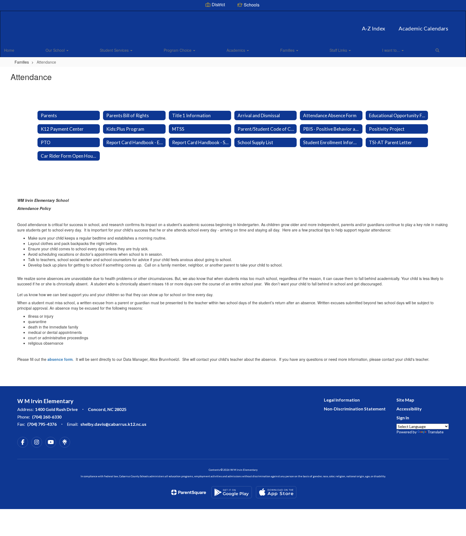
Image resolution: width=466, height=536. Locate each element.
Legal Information (342, 399)
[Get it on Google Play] (231, 492)
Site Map (405, 399)
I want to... (391, 50)
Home (9, 50)
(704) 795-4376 (42, 424)
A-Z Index (373, 28)
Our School (56, 50)
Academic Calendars (423, 28)
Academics (236, 50)
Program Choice (178, 50)
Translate (435, 432)
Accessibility (409, 408)
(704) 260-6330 (46, 416)
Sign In (402, 417)
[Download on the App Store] (276, 492)
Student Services (115, 50)
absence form (60, 359)
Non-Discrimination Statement (355, 408)
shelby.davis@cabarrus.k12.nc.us (113, 424)
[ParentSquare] (188, 492)
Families (288, 50)
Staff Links (339, 50)
